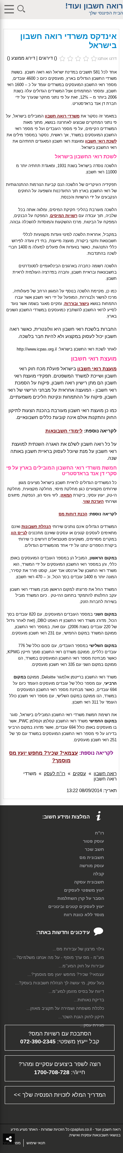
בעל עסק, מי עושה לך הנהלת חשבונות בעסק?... (59, 982)
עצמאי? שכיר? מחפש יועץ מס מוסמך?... (65, 974)
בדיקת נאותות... (89, 999)
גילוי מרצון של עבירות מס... (78, 948)
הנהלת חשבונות (36, 526)
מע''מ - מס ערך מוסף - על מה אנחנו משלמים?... (58, 957)
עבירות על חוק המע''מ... (81, 965)
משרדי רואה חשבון (62, 116)
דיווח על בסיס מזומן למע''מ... (76, 991)
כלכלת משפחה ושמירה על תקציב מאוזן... (65, 1008)
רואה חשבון (105, 773)
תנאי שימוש (35, 1143)
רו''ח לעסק (54, 773)
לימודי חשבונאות (64, 430)
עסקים (79, 773)
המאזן (66, 495)
